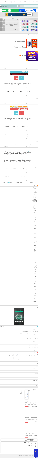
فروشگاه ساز (35, 225)
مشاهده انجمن (1, 18)
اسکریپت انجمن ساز (16, 19)
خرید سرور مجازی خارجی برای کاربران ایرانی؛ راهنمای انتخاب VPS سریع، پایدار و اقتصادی (30, 331)
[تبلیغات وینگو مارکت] (19, 324)
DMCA (27, 455)
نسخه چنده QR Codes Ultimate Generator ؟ (14, 25)
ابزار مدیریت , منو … (34, 197)
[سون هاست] (10, 11)
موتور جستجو (35, 233)
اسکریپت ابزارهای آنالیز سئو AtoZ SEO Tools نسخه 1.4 (28, 445)
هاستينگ (35, 234)
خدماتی (35, 219)
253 (11, 183)
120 (21, 183)
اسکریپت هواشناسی (34, 208)
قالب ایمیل (35, 276)
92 (21, 182)
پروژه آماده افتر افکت (34, 297)
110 (34, 183)
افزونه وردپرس (35, 247)
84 (30, 182)
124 (15, 183)
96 (17, 182)
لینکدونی (35, 226)
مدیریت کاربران (35, 232)
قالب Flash (35, 269)
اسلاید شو (35, 252)
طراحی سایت (35, 295)
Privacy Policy (30, 455)
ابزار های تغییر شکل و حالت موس (33, 199)
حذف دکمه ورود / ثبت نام (15, 30)
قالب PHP (35, 271)
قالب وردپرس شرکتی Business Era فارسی (26, 151)
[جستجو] (19, 6)
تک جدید (37, 378)
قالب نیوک (35, 280)
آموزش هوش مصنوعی (35, 380)
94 (19, 182)
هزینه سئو (37, 364)
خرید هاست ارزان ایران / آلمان (34, 37)
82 (32, 182)
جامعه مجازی (35, 214)
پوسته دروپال (35, 283)
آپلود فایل (37, 385)
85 (29, 182)
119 (22, 183)
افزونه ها (36, 242)
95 (18, 182)
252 (12, 183)
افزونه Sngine (35, 243)
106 (4, 182)
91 (22, 182)
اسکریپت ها (36, 201)
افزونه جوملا (35, 245)
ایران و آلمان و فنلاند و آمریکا (23, 56)
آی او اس (35, 265)
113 (30, 183)
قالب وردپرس (6, 151)
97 (16, 182)
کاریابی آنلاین (35, 239)
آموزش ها (35, 289)
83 (31, 182)
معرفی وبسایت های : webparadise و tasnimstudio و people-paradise (11, 24)
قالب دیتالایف (35, 278)
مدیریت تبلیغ (35, 228)
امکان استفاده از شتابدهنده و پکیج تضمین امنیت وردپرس (20, 46)
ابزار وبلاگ (21, 393)
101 (11, 182)
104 (7, 182)
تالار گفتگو (21, 394)
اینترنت (35, 191)
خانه (36, 34)
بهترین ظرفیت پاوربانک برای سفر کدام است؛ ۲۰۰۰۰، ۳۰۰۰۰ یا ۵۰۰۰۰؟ (11, 20)
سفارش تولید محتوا (36, 371)
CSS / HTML (35, 188)
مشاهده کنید (26, 422)
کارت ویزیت (35, 304)
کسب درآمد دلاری (36, 373)
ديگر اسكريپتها (35, 221)
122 (18, 183)
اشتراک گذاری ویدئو (34, 210)
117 (25, 183)
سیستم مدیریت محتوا (34, 223)
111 (33, 183)
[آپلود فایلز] (27, 11)
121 (19, 183)
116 (26, 183)
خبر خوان (35, 217)
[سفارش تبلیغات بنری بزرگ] (19, 72)
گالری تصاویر (35, 241)
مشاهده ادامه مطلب (6, 68)
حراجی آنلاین (35, 216)
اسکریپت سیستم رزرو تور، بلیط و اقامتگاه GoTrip (33, 347)
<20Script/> (2, 5)
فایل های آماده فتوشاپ (34, 301)
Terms (32, 455)
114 (29, 183)
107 (3, 182)
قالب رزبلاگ (35, 286)
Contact (26, 455)
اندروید (35, 266)
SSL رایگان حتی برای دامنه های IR (22, 42)
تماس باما (21, 392)
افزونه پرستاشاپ (35, 249)
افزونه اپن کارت (35, 244)
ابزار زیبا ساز (35, 194)
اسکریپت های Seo (34, 207)
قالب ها (33, 34)
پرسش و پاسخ (35, 237)
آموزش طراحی (35, 187)
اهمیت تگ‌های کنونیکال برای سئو (15, 29)
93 (20, 182)
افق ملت (37, 366)
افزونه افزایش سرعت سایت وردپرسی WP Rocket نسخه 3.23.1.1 (32, 338)
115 (27, 183)
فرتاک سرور (36, 50)
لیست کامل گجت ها (19, 360)
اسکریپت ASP (35, 205)
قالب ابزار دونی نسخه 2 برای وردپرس (30, 439)
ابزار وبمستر (36, 192)
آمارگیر (35, 203)
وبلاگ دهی (35, 235)
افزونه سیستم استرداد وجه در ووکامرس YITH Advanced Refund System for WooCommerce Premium (29, 333)
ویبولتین (35, 282)
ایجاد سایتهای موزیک (34, 212)
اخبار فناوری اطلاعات (35, 200)
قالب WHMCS (35, 273)
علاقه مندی (35, 224)
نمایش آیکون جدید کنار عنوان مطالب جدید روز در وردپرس (28, 442)
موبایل (35, 262)
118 (23, 183)
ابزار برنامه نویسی (34, 292)
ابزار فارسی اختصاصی (34, 196)
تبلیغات (21, 390)
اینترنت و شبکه (35, 294)
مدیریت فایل (35, 230)
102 (10, 182)
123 (17, 183)
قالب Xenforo (35, 274)
